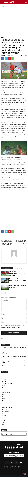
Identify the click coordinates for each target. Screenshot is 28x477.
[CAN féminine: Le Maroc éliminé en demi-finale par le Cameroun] (5, 273)
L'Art (3, 394)
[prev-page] (2, 293)
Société (4, 416)
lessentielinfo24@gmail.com (14, 456)
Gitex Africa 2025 (6, 392)
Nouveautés (5, 400)
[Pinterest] (9, 58)
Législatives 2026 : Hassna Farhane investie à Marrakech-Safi (12, 352)
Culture (4, 385)
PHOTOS (4, 403)
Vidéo (3, 424)
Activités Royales (6, 377)
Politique (4, 405)
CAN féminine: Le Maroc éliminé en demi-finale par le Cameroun (17, 273)
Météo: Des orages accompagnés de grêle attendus (14, 365)
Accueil (2, 6)
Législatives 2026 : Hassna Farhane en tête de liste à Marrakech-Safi (14, 357)
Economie (4, 387)
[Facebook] (2, 58)
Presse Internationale (7, 407)
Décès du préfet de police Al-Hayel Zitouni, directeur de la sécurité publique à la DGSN (14, 348)
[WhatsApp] (12, 58)
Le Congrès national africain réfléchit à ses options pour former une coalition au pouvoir (7, 242)
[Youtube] (21, 462)
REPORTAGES (5, 411)
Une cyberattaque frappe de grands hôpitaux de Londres (21, 242)
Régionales (4, 409)
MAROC (4, 396)
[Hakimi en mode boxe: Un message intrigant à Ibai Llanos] (5, 280)
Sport (7, 6)
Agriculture (4, 381)
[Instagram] (11, 462)
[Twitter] (6, 58)
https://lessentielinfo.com (14, 261)
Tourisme (4, 422)
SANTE (4, 413)
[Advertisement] (14, 22)
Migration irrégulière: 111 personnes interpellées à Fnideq (13, 361)
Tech (3, 420)
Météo (3, 398)
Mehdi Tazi (5, 55)
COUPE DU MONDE (7, 383)
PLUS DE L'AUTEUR (18, 268)
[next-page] (5, 293)
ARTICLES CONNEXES (7, 268)
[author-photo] (14, 257)
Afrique (4, 379)
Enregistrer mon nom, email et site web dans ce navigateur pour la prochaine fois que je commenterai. (13, 327)
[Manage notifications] (24, 474)
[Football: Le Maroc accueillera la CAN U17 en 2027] (5, 287)
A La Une (4, 375)
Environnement (5, 390)
